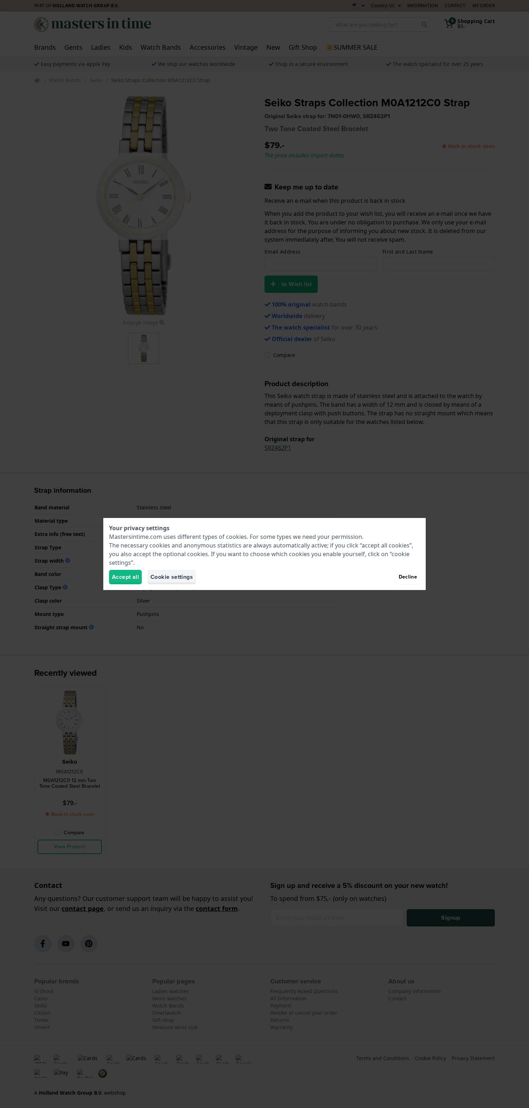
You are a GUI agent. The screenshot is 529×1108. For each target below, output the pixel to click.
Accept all (125, 577)
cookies (236, 537)
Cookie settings (171, 577)
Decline (408, 577)
